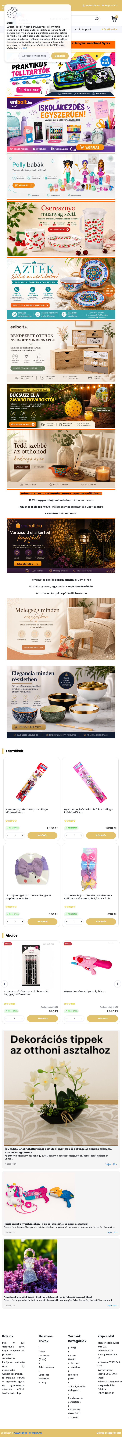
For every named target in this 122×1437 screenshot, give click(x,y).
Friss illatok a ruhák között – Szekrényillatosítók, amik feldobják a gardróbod (48, 1297)
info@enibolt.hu (106, 1385)
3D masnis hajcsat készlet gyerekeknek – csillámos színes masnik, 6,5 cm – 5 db (88, 897)
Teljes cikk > (111, 1164)
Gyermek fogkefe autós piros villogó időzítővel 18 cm (27, 811)
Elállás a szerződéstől (109, 1432)
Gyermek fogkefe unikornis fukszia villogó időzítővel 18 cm (88, 811)
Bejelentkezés (93, 5)
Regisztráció (111, 5)
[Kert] (61, 521)
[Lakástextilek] (61, 600)
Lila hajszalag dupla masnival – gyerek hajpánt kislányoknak (28, 897)
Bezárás (60, 56)
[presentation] (4, 984)
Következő (108, 29)
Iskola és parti (83, 29)
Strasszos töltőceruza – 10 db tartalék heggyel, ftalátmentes (26, 993)
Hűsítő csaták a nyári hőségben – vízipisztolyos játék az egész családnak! (46, 1223)
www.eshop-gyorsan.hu (28, 1432)
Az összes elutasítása (34, 55)
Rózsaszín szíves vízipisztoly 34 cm (84, 991)
